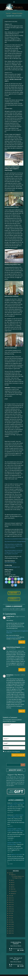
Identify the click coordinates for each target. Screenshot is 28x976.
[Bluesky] (15, 585)
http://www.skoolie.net (11, 637)
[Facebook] (6, 582)
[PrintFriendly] (6, 579)
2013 (11, 922)
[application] (16, 949)
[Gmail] (9, 579)
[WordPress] (21, 582)
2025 (11, 895)
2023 (11, 900)
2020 (11, 906)
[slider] (21, 950)
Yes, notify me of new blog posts (12, 751)
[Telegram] (18, 579)
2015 (11, 917)
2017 (11, 913)
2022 (11, 902)
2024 (11, 898)
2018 (11, 911)
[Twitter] (21, 579)
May (12, 884)
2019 (11, 909)
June (12, 882)
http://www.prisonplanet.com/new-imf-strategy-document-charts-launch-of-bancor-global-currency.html (14, 552)
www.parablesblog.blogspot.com (12, 567)
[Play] (10, 949)
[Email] (15, 579)
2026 (11, 873)
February (13, 891)
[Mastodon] (12, 582)
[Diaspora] (15, 582)
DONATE (13, 599)
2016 (11, 915)
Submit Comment (17, 755)
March (13, 889)
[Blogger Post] (12, 585)
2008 (11, 933)
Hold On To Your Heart (16, 854)
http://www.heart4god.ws (10, 562)
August (13, 874)
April (12, 887)
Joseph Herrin (11, 15)
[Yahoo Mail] (12, 579)
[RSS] (18, 582)
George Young (10, 828)
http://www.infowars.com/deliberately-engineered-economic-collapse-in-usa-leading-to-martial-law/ (13, 546)
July (12, 880)
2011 (11, 926)
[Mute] (18, 950)
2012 (11, 924)
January (13, 893)
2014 (11, 920)
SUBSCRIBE (13, 593)
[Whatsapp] (9, 582)
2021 (11, 904)
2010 (11, 928)
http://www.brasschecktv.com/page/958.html (15, 541)
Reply (20, 642)
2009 (11, 931)
